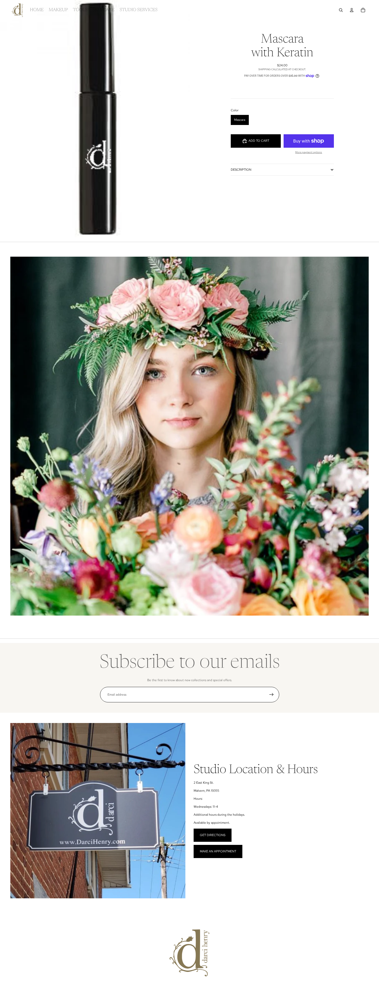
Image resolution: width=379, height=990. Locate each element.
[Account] (351, 10)
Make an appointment (218, 851)
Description (241, 169)
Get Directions (212, 835)
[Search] (341, 10)
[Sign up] (271, 694)
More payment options (308, 152)
